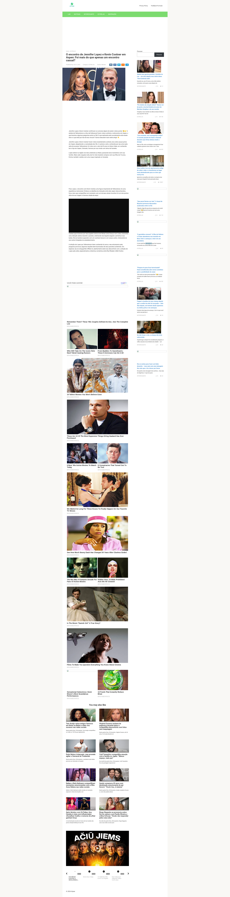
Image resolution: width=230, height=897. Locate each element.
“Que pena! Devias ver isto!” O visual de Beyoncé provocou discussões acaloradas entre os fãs (149, 204)
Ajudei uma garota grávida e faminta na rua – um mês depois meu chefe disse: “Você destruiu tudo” (150, 76)
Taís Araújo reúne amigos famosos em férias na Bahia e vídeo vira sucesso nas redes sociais (79, 725)
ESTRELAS (101, 14)
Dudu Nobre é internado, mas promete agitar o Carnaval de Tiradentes (80, 755)
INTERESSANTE (89, 14)
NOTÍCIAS (77, 14)
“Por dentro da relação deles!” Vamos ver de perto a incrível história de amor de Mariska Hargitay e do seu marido (150, 107)
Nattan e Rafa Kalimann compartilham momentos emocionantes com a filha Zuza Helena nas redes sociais (80, 785)
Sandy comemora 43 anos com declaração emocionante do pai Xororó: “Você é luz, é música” (111, 785)
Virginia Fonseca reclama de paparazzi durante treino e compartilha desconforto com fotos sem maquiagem (113, 726)
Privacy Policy (143, 6)
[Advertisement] (115, 32)
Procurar (139, 51)
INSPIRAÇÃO (112, 14)
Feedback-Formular (157, 6)
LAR (69, 14)
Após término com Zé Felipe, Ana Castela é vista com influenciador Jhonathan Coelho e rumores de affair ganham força (80, 815)
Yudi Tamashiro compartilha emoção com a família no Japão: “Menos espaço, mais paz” (113, 756)
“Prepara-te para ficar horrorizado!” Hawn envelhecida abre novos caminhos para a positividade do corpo (150, 270)
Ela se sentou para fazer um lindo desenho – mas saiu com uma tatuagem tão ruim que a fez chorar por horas (150, 366)
